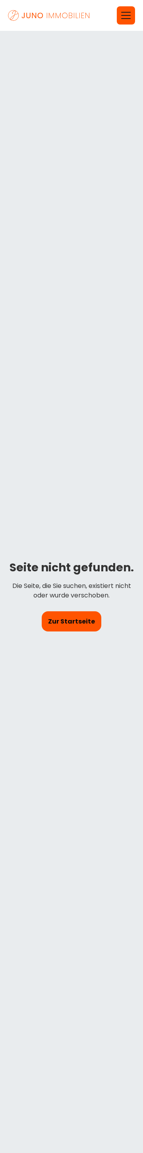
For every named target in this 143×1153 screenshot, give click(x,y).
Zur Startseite (71, 621)
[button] (126, 15)
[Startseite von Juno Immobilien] (49, 15)
